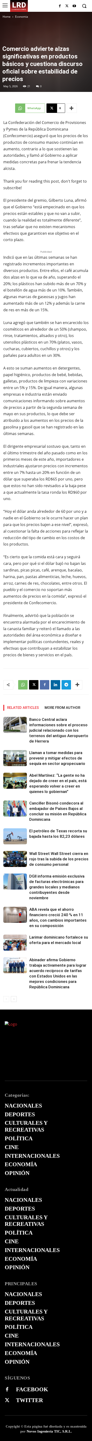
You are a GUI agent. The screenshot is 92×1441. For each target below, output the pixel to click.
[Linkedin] (55, 685)
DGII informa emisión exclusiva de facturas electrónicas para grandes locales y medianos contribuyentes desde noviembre (56, 887)
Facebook (32, 1389)
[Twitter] (7, 1400)
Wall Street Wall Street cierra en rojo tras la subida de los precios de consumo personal (58, 859)
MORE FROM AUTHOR (62, 708)
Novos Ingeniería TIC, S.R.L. (49, 1431)
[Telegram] (66, 685)
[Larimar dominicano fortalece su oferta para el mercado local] (15, 943)
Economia (21, 17)
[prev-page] (6, 999)
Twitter (29, 1400)
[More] (72, 108)
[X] (67, 6)
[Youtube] (74, 6)
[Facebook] (59, 6)
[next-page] (14, 999)
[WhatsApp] (23, 685)
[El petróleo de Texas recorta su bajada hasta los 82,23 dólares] (15, 836)
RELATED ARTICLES (23, 708)
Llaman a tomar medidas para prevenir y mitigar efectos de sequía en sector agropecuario (57, 758)
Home (7, 17)
